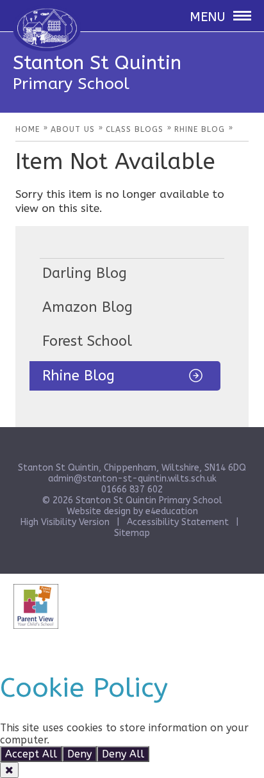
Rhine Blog (78, 376)
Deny (79, 754)
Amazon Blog (87, 307)
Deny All (123, 754)
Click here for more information (131, 740)
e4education (171, 511)
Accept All (31, 754)
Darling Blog (84, 273)
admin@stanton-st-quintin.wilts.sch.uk (132, 478)
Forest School (87, 341)
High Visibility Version (65, 522)
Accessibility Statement (178, 522)
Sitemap (132, 533)
